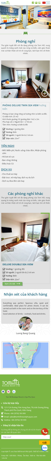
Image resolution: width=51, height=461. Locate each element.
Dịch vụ (32, 455)
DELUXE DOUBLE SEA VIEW (17, 264)
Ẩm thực (26, 455)
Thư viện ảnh (40, 455)
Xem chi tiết (10, 283)
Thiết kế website (39, 451)
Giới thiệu (12, 455)
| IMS (46, 451)
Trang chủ (4, 455)
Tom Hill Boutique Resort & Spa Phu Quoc (20, 397)
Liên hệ (4, 458)
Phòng (19, 455)
